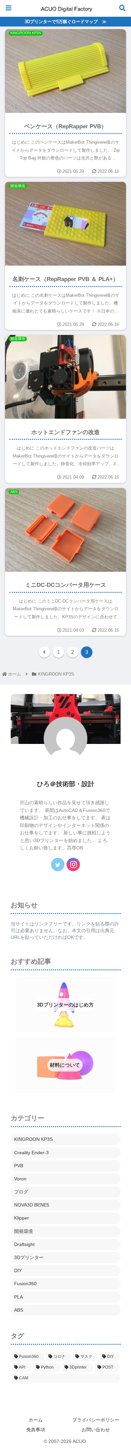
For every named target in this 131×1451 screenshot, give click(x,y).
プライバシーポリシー (95, 1420)
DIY (18, 1270)
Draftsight (24, 1244)
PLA (18, 1297)
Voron (20, 1178)
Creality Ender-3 (31, 1152)
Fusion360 (25, 1283)
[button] (114, 831)
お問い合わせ (96, 1429)
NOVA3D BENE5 (31, 1204)
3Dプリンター (29, 1257)
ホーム (36, 1420)
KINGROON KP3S (33, 1139)
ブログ (21, 1191)
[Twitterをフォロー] (57, 864)
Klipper (21, 1218)
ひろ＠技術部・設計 (65, 783)
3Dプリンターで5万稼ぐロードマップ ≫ (65, 21)
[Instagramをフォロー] (73, 864)
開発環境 (23, 1231)
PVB (18, 1165)
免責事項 (35, 1429)
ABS (18, 1310)
